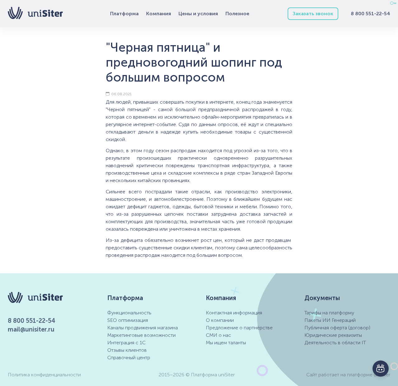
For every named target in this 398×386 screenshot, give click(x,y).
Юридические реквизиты (333, 335)
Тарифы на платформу (329, 313)
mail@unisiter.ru (31, 329)
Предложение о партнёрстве (239, 328)
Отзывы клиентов (127, 350)
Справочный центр (128, 357)
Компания (158, 13)
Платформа (124, 13)
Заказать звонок (313, 13)
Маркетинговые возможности (141, 335)
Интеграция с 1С (126, 343)
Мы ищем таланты (226, 343)
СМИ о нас (218, 335)
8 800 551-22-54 (370, 13)
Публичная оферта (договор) (337, 328)
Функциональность (129, 313)
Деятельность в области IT (335, 343)
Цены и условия (198, 13)
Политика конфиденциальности (44, 375)
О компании (220, 320)
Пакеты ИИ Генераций (330, 320)
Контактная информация (234, 313)
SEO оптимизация (127, 320)
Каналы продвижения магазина (142, 328)
